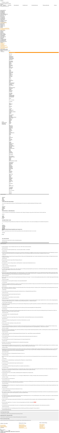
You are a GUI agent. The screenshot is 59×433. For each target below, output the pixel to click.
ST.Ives (10, 169)
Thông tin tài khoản (42, 428)
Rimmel (10, 159)
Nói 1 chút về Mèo (2, 425)
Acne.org (10, 55)
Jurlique (10, 104)
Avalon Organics (11, 58)
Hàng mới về (4, 123)
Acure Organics (11, 56)
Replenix (10, 157)
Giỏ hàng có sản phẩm (5, 2)
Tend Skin (10, 175)
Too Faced (10, 180)
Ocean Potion (11, 137)
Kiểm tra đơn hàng (42, 424)
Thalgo (10, 176)
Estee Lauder (11, 90)
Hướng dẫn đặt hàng (21, 424)
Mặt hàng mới (4, 124)
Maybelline (10, 119)
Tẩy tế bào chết (2, 17)
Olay (9, 138)
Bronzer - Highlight (3, 34)
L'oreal (10, 109)
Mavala (10, 118)
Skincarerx (10, 165)
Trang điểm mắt (2, 29)
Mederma (10, 120)
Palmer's (10, 142)
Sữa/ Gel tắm (2, 37)
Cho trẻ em (1, 43)
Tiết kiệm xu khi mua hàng (22, 425)
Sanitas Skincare (11, 162)
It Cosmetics (10, 101)
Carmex (10, 70)
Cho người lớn (2, 44)
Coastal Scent (11, 74)
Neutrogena (10, 130)
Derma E (10, 79)
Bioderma (10, 63)
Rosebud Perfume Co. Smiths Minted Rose (8, 210)
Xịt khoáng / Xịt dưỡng (3, 20)
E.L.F (10, 86)
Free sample (10, 93)
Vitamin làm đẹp (2, 48)
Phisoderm (10, 147)
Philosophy (10, 146)
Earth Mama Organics (12, 87)
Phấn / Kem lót (2, 23)
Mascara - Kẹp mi (2, 30)
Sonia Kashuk (11, 168)
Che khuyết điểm (2, 25)
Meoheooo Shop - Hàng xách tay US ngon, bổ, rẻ (13, 431)
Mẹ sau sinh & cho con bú (4, 47)
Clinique (10, 73)
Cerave (10, 71)
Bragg (10, 66)
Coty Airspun (11, 75)
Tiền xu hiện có (41, 425)
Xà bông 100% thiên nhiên (4, 14)
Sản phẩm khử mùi (3, 40)
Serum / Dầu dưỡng (3, 10)
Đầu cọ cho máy (2, 16)
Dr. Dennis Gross (11, 83)
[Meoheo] (1, 0)
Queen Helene (11, 154)
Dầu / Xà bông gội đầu (3, 41)
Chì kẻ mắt (1, 31)
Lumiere (10, 113)
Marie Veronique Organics (12, 117)
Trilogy (10, 181)
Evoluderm (10, 91)
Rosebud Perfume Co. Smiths (13, 160)
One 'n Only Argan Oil (5, 238)
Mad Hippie (10, 116)
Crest (9, 77)
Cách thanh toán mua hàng (22, 426)
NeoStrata (10, 129)
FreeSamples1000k (11, 95)
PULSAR (10, 151)
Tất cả (3, 121)
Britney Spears (11, 67)
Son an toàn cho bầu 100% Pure (4, 28)
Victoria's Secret (11, 185)
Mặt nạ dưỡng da (2, 13)
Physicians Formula (11, 148)
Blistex (10, 64)
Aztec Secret (10, 59)
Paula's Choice (11, 145)
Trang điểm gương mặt (3, 22)
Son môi (1, 27)
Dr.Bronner (10, 84)
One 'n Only (10, 139)
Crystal (10, 78)
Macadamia (10, 115)
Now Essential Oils (11, 132)
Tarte (9, 174)
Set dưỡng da (2, 21)
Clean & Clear (11, 72)
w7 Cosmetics (11, 187)
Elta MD (10, 89)
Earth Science (11, 88)
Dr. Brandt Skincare (11, 82)
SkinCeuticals (11, 166)
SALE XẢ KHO (4, 122)
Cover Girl (10, 76)
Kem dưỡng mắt (2, 11)
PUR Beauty (10, 152)
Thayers (10, 177)
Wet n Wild (10, 188)
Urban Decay (11, 183)
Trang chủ (1, 4)
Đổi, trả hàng (41, 426)
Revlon (10, 158)
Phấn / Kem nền (2, 24)
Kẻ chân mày (2, 32)
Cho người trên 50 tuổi (3, 45)
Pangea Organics (11, 143)
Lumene (10, 112)
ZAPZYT (10, 193)
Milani (10, 121)
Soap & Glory (11, 167)
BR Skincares (11, 65)
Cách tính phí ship (21, 427)
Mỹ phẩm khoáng (2, 35)
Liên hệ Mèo (2, 427)
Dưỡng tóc (1, 42)
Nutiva (10, 133)
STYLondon (10, 171)
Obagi (10, 136)
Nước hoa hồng (2, 19)
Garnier (10, 98)
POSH (10, 150)
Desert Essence (11, 80)
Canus (10, 69)
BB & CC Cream (2, 33)
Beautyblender (11, 61)
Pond (9, 149)
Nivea (10, 131)
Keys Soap (10, 106)
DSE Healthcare (11, 85)
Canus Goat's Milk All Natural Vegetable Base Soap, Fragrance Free (12, 229)
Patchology (10, 144)
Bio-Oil (10, 62)
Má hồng (1, 26)
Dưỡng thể (1, 38)
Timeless (10, 179)
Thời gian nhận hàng (42, 427)
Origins (10, 140)
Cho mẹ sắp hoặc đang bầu (4, 46)
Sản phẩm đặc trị (2, 18)
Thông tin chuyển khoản (3, 426)
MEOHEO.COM (2, 432)
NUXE (10, 134)
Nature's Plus (11, 127)
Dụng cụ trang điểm (3, 36)
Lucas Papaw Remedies (12, 111)
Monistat (10, 122)
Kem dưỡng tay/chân (3, 39)
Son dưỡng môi (2, 12)
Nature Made (11, 125)
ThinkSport (10, 178)
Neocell (10, 128)
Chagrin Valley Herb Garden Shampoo (8, 201)
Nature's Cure (11, 126)
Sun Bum (10, 172)
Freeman (10, 94)
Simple (10, 164)
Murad (10, 123)
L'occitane (10, 108)
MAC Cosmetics (11, 114)
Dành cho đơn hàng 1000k (4, 49)
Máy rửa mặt (2, 15)
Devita (10, 81)
